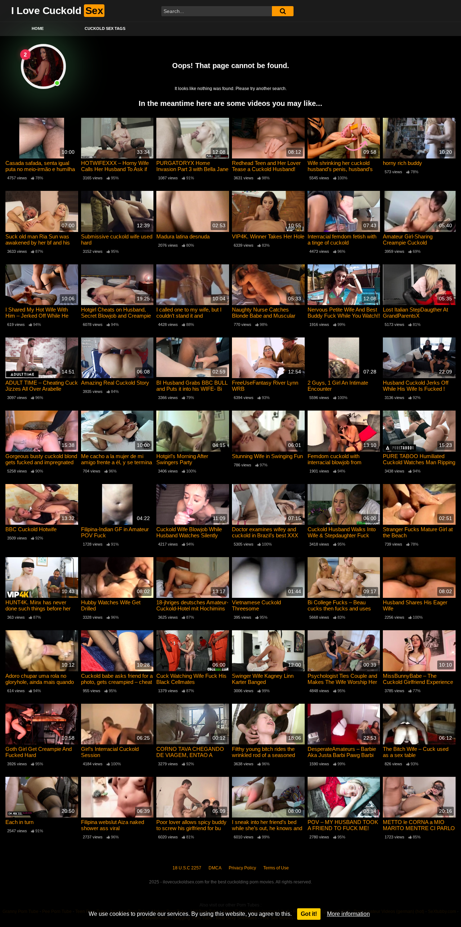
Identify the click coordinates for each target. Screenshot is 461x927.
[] (283, 11)
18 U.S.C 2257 (187, 867)
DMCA (215, 867)
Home (38, 28)
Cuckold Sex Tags (105, 28)
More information (348, 914)
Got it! (309, 914)
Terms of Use (276, 867)
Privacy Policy (242, 867)
